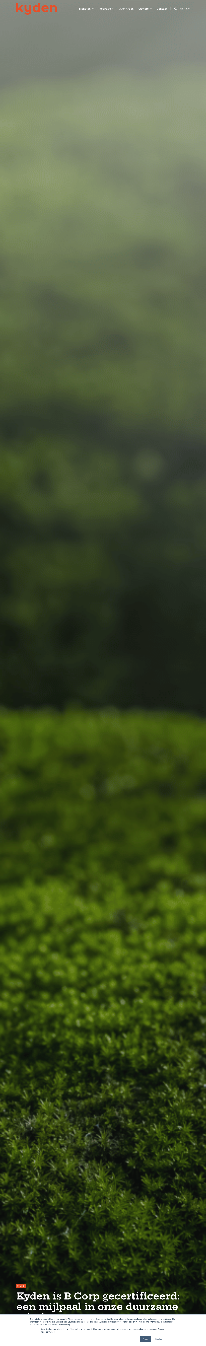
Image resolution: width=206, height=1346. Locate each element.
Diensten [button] (85, 8)
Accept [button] (145, 1339)
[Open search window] (175, 8)
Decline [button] (158, 1339)
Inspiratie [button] (105, 8)
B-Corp (21, 1286)
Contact (162, 8)
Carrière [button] (143, 8)
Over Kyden (126, 8)
